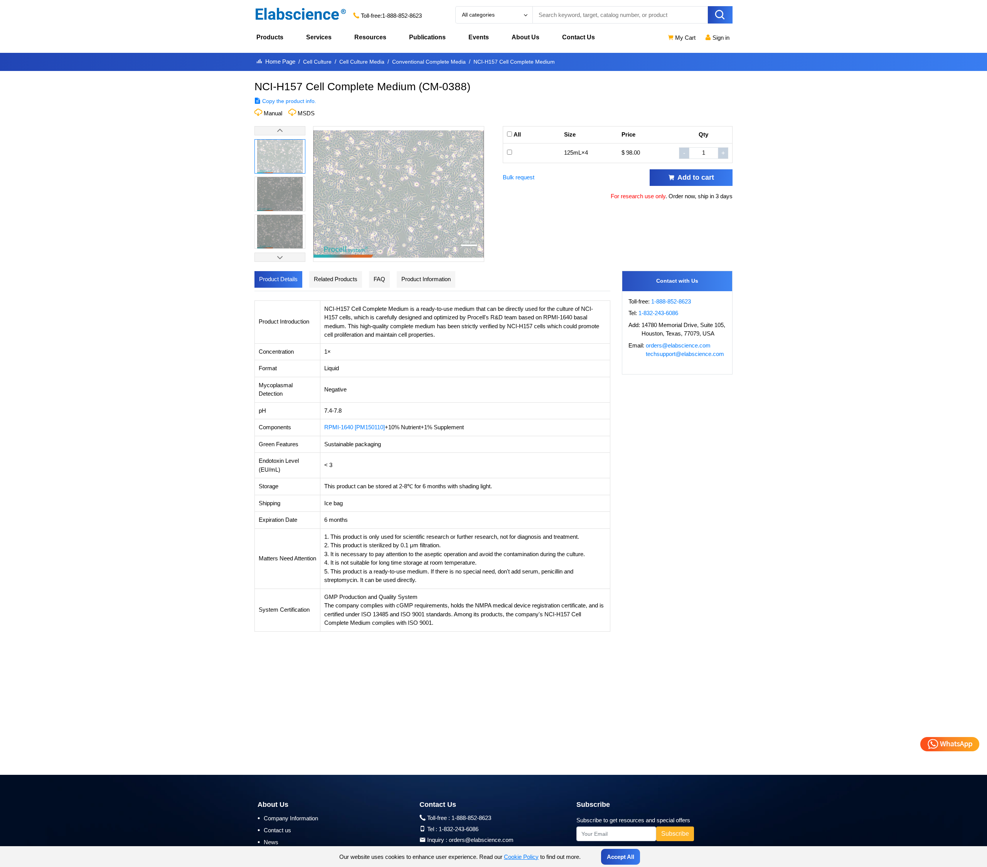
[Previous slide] (279, 130)
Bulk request (518, 177)
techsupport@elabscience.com (685, 354)
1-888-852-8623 (402, 15)
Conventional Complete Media (429, 62)
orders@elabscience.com (678, 345)
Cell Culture (317, 62)
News (268, 842)
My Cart (685, 37)
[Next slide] (279, 257)
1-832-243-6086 (658, 313)
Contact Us (578, 37)
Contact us (274, 830)
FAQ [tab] (379, 279)
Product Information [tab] (426, 279)
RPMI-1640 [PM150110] (354, 427)
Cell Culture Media (361, 62)
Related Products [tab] (335, 279)
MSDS (306, 113)
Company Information (288, 818)
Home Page (280, 61)
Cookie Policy (521, 857)
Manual (273, 113)
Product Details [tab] (278, 279)
